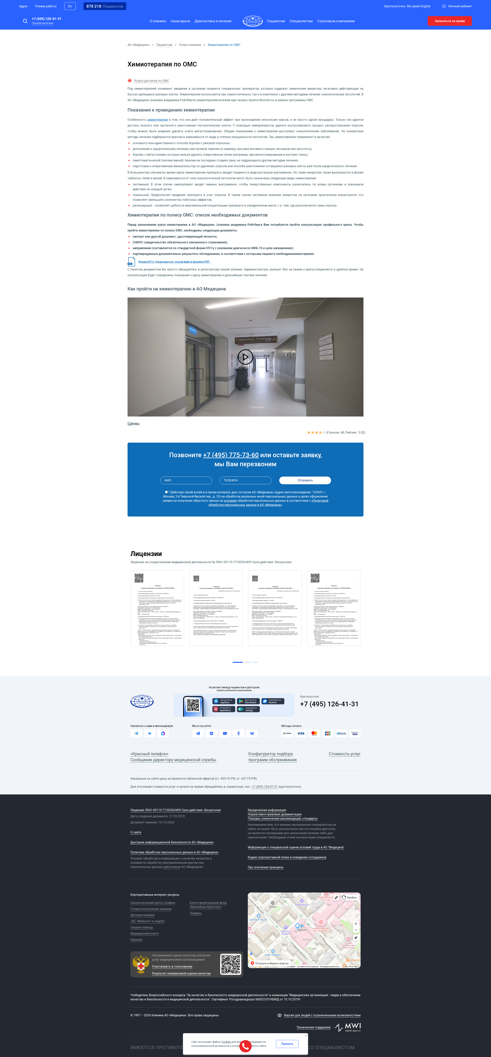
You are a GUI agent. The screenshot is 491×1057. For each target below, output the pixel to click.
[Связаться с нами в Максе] (163, 733)
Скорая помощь (141, 927)
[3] (317, 432)
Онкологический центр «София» (152, 903)
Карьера (136, 939)
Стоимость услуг (345, 753)
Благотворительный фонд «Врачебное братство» (208, 905)
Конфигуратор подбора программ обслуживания (272, 756)
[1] (309, 432)
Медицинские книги (144, 933)
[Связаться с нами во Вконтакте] (149, 733)
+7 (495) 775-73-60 (231, 454)
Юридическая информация (267, 810)
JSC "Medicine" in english (147, 921)
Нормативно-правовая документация (275, 814)
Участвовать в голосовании (172, 966)
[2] (313, 432)
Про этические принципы (265, 867)
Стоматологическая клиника (151, 909)
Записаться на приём (450, 21)
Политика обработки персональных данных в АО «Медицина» (174, 852)
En (70, 6)
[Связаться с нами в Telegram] (136, 733)
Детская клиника (142, 915)
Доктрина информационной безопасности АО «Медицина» (172, 842)
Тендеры (196, 913)
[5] (324, 432)
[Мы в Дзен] (211, 733)
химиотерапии (157, 119)
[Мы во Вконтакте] (252, 733)
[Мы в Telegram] (198, 733)
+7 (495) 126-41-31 (46, 18)
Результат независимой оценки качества (181, 973)
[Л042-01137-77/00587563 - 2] (216, 608)
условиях (230, 500)
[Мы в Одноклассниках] (238, 733)
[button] (25, 21)
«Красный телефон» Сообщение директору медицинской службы (173, 756)
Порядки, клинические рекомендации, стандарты (283, 818)
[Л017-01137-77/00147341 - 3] (275, 608)
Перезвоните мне (42, 23)
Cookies (226, 1042)
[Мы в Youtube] (225, 733)
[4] (321, 432)
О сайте (135, 832)
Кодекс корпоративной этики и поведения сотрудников (287, 857)
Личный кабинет (460, 6)
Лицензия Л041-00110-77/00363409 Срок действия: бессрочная (175, 810)
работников (171, 867)
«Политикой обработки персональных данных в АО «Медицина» (268, 502)
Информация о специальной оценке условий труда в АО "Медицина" (296, 847)
